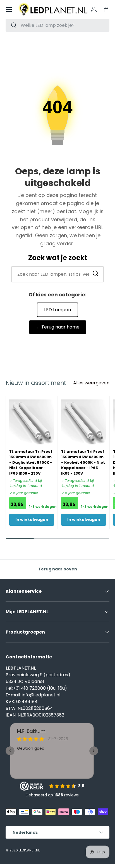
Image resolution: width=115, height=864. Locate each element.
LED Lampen (57, 309)
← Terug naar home (58, 327)
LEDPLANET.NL (29, 850)
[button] (106, 9)
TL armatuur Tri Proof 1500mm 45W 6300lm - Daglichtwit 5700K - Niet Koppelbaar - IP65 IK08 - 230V (30, 462)
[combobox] (57, 25)
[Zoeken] (95, 274)
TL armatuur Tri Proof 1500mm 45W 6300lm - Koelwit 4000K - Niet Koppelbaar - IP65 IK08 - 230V (83, 462)
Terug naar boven (57, 569)
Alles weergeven (91, 383)
